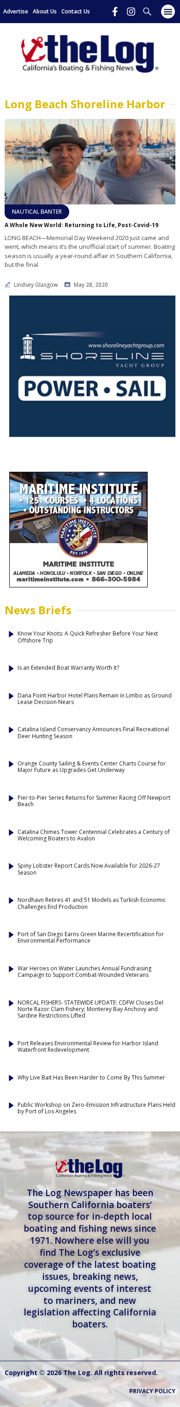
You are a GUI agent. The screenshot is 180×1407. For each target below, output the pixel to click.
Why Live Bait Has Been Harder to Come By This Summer (91, 1077)
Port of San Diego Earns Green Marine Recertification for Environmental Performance (91, 937)
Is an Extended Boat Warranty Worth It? (68, 668)
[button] (168, 12)
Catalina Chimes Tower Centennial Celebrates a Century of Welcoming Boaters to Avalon (94, 835)
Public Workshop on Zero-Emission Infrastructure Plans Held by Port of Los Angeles (96, 1108)
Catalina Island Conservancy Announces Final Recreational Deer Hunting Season (93, 733)
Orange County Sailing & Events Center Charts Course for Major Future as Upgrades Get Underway (92, 767)
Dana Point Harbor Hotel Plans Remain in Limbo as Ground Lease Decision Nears (95, 699)
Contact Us (75, 11)
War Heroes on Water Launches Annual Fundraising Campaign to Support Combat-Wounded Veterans (84, 972)
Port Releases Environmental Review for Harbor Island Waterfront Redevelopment (88, 1047)
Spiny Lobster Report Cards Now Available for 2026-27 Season (89, 869)
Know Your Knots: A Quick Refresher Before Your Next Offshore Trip (88, 637)
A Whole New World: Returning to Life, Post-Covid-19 (81, 225)
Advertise (15, 11)
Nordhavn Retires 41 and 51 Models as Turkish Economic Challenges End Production (92, 903)
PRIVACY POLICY (152, 1391)
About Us (45, 11)
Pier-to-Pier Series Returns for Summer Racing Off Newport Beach (94, 801)
